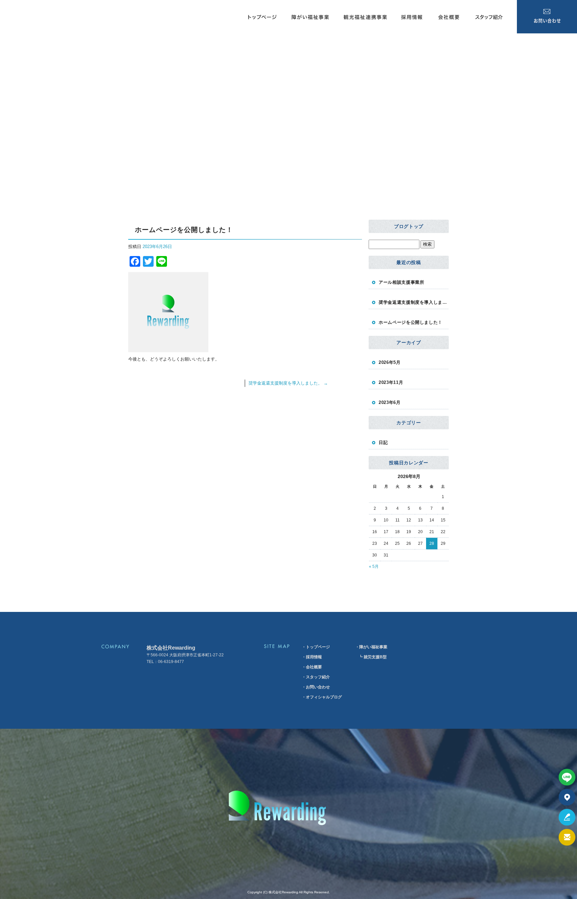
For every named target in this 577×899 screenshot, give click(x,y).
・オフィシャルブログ (322, 697)
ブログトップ (408, 226)
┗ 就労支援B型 (373, 657)
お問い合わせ (547, 16)
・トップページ (316, 647)
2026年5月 (390, 362)
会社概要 (448, 16)
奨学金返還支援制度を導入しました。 (288, 383)
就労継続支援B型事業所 (288, 36)
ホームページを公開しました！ (410, 322)
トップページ (261, 16)
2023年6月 (390, 402)
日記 (383, 442)
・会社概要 (312, 667)
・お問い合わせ (316, 687)
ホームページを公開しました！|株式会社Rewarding (50, 161)
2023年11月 (391, 382)
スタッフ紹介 (492, 16)
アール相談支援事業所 (401, 282)
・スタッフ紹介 (316, 677)
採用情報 (411, 16)
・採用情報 (312, 657)
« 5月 (374, 566)
